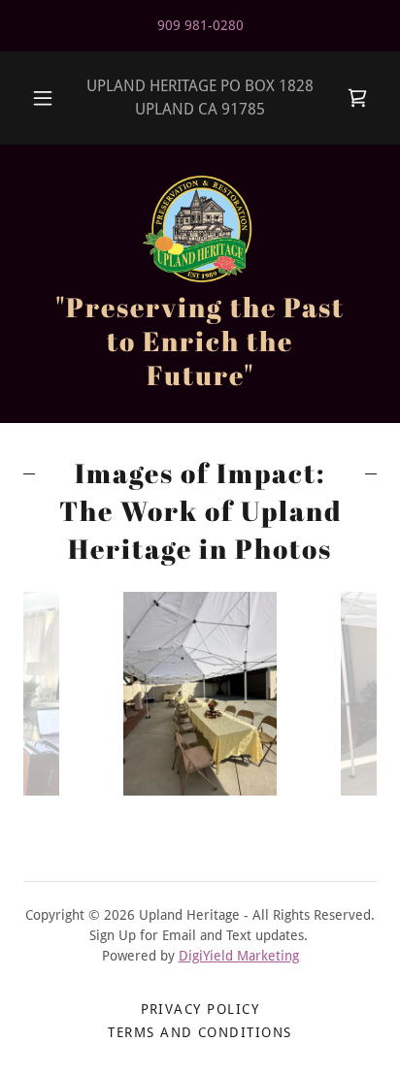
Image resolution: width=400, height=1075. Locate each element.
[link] (357, 98)
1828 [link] (296, 86)
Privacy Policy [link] (200, 1009)
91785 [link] (243, 109)
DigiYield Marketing (239, 955)
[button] (42, 98)
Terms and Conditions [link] (200, 1032)
